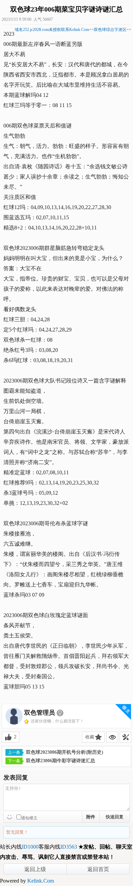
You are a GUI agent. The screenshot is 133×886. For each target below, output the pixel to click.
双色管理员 (39, 712)
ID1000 (30, 847)
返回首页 (98, 869)
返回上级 (35, 869)
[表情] (10, 816)
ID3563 (68, 847)
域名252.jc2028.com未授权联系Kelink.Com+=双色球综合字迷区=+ (73, 29)
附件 (90, 816)
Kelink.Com (40, 881)
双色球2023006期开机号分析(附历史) (64, 752)
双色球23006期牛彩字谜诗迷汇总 (60, 760)
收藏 (89, 736)
